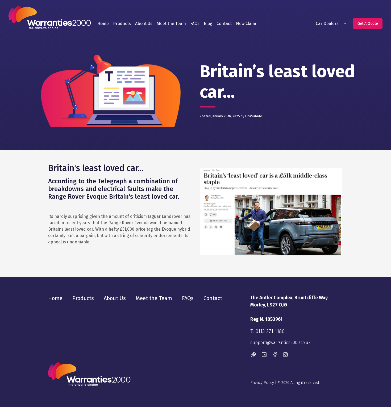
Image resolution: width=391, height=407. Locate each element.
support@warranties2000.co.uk (280, 342)
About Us (143, 23)
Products (122, 23)
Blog (208, 23)
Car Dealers (328, 23)
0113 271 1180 (270, 331)
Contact (224, 23)
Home (103, 23)
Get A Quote (367, 23)
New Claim (246, 23)
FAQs (194, 23)
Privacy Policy (262, 382)
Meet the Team (171, 23)
